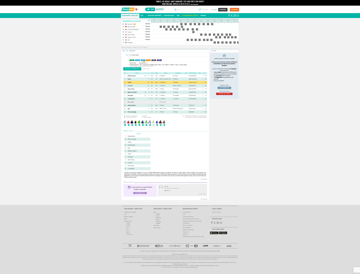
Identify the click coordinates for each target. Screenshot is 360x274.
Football (158, 214)
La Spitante (131, 99)
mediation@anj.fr (175, 267)
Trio (127, 228)
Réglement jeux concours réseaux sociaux (193, 236)
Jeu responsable (187, 227)
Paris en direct (157, 227)
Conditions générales (188, 216)
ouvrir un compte (224, 93)
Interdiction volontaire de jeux (180, 254)
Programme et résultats (130, 212)
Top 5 (128, 232)
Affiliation (185, 234)
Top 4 (128, 230)
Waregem (135, 47)
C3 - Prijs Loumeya (142, 47)
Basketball (158, 217)
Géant (125, 219)
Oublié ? (215, 9)
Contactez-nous (187, 212)
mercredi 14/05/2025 (126, 47)
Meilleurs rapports (128, 216)
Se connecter (140, 193)
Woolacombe (131, 105)
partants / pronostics (132, 69)
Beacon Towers (132, 92)
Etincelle (130, 95)
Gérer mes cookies (187, 225)
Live (125, 214)
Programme (156, 225)
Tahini (129, 82)
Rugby (157, 219)
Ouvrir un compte (216, 212)
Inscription (234, 9)
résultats (146, 69)
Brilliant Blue (132, 76)
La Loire (130, 85)
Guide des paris (128, 221)
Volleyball (158, 221)
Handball (158, 223)
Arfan (129, 79)
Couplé (128, 225)
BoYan (166, 186)
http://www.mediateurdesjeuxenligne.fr (189, 267)
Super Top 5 (129, 234)
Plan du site (186, 232)
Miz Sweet (131, 102)
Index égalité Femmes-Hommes (191, 219)
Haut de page (203, 179)
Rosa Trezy (131, 89)
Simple (128, 223)
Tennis (157, 216)
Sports (155, 212)
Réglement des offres (188, 229)
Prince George (132, 112)
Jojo (129, 108)
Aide (184, 214)
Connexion (223, 9)
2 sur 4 (128, 226)
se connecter (224, 87)
